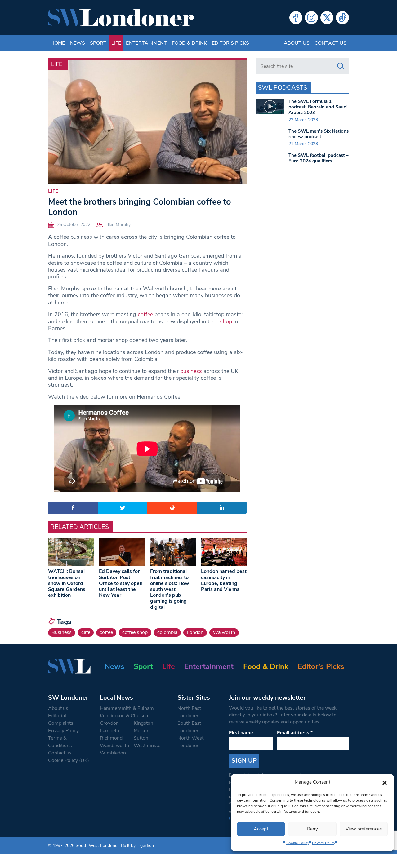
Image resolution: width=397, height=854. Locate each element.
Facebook (295, 17)
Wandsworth (114, 745)
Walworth (224, 632)
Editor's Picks (230, 43)
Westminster (148, 745)
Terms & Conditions (60, 742)
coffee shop (135, 632)
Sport (98, 43)
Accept (261, 829)
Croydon (109, 723)
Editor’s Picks (321, 666)
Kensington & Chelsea (124, 715)
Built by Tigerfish (137, 845)
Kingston (143, 723)
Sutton (141, 738)
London (195, 632)
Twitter (326, 17)
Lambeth (109, 730)
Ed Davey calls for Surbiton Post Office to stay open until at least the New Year (120, 583)
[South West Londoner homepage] (121, 17)
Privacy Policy (323, 842)
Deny (312, 829)
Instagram (311, 17)
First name (241, 732)
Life (116, 43)
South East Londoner (189, 727)
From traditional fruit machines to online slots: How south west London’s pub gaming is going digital (169, 589)
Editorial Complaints (60, 719)
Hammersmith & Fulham (127, 708)
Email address (295, 732)
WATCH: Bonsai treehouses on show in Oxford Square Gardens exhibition (66, 583)
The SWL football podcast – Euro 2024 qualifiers (318, 158)
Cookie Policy (297, 842)
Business (61, 632)
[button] (384, 782)
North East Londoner (189, 712)
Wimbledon (113, 753)
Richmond (111, 738)
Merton (141, 730)
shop (226, 321)
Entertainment (146, 43)
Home (58, 43)
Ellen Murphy (118, 225)
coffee (145, 314)
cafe (85, 632)
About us (297, 43)
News (77, 43)
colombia (167, 632)
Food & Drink (189, 43)
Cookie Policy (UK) (68, 760)
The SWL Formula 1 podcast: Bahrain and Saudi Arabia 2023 (318, 107)
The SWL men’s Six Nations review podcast (318, 134)
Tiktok (342, 17)
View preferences (364, 829)
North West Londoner (190, 742)
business (191, 371)
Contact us (330, 43)
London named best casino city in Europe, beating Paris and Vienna (224, 580)
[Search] (341, 66)
